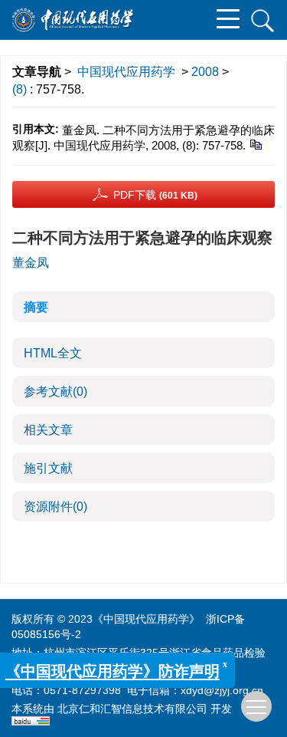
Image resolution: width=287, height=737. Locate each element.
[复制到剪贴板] (255, 143)
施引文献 (48, 468)
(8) (21, 89)
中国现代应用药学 (126, 71)
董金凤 (30, 262)
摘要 (36, 307)
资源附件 (55, 506)
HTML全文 (53, 353)
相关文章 (48, 429)
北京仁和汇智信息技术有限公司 (132, 708)
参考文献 (55, 391)
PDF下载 (155, 195)
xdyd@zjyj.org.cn (222, 690)
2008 (205, 71)
